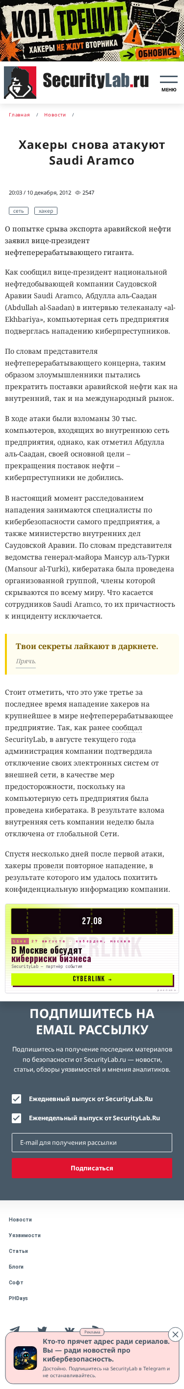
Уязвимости (25, 1235)
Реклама (92, 1331)
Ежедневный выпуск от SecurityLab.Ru (91, 1098)
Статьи (18, 1251)
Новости (20, 1220)
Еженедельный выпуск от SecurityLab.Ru (94, 1117)
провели (48, 865)
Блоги (16, 1267)
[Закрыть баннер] (175, 1334)
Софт (16, 1282)
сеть (18, 210)
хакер (46, 210)
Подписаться (92, 1167)
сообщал (127, 727)
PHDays (18, 1298)
